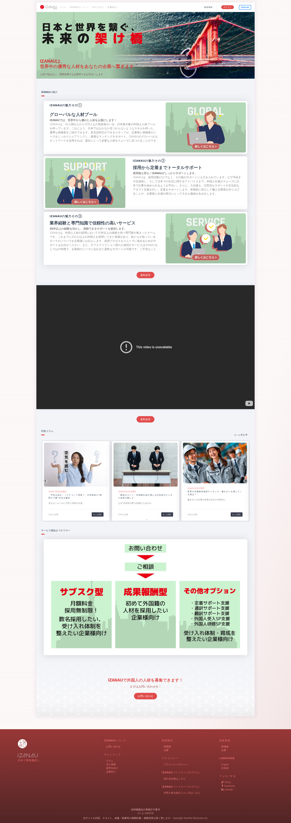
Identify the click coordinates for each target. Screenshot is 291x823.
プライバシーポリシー (176, 764)
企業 (166, 750)
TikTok (227, 782)
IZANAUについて (79, 7)
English (245, 7)
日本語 (225, 768)
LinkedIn (228, 789)
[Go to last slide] (45, 481)
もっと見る (239, 435)
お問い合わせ (113, 746)
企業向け (112, 7)
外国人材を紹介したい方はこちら (182, 792)
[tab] (144, 519)
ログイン (227, 7)
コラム (62, 7)
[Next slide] (245, 481)
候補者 (167, 746)
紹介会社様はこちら (175, 778)
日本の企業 (53, 514)
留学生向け (98, 7)
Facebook (229, 786)
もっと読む (97, 514)
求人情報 (111, 764)
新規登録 (208, 7)
